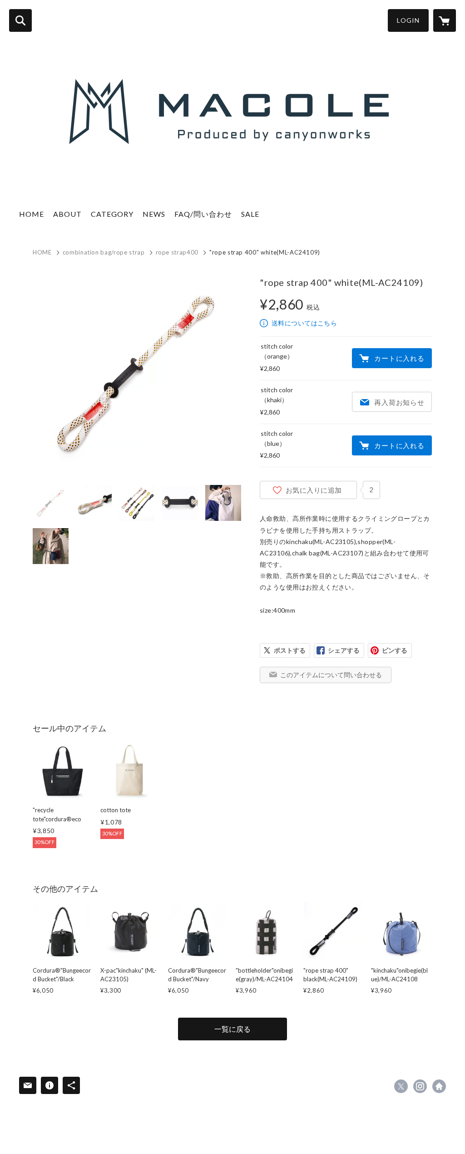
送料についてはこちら (304, 323)
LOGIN (408, 20)
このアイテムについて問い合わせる (331, 675)
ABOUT (67, 214)
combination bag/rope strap (104, 252)
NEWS (154, 214)
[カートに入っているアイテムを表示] (444, 20)
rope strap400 (177, 252)
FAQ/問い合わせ (203, 214)
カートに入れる (399, 358)
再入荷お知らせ (399, 402)
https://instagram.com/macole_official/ (420, 1086)
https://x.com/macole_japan (401, 1086)
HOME (31, 214)
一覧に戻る (232, 1028)
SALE (250, 214)
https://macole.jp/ (439, 1086)
